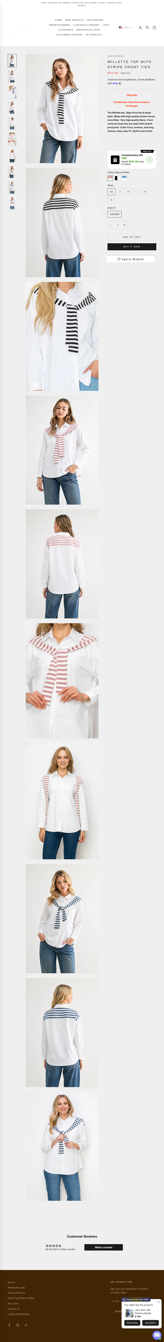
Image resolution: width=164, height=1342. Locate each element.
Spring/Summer (59, 25)
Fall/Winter (95, 20)
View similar (132, 1323)
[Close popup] (158, 1302)
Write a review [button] (103, 1247)
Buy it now (132, 246)
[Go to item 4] (12, 107)
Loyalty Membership (18, 1314)
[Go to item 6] (12, 139)
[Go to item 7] (12, 156)
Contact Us (13, 1308)
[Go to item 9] (12, 187)
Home (58, 20)
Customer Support (69, 35)
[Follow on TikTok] (26, 1325)
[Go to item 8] (12, 171)
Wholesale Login (88, 30)
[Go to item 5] (12, 123)
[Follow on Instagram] (17, 1325)
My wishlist (94, 35)
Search (11, 1282)
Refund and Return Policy (21, 1298)
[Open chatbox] (156, 1335)
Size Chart (13, 1303)
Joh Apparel (115, 56)
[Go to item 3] (12, 91)
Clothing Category (86, 25)
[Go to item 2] (12, 76)
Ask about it (150, 1323)
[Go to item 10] (12, 203)
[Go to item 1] (12, 60)
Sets (106, 25)
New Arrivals (75, 20)
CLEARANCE (65, 30)
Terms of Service (16, 1292)
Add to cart (132, 237)
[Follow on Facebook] (9, 1325)
